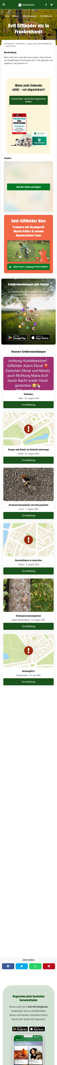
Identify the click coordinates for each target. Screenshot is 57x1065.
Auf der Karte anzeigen (28, 187)
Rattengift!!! (28, 671)
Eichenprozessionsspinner (28, 615)
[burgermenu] (4, 4)
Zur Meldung (28, 404)
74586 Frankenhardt (29, 16)
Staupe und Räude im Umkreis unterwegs (28, 449)
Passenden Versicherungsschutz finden (28, 100)
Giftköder (15, 16)
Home (7, 16)
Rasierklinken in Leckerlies (28, 560)
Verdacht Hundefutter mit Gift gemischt (28, 505)
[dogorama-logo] (26, 4)
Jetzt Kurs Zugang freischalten (30, 266)
